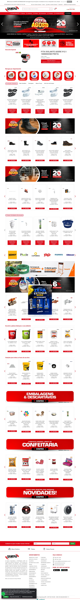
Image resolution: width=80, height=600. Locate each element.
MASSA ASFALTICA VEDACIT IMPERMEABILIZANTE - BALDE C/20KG (26, 375)
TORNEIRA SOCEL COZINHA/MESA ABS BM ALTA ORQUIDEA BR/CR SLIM (54, 200)
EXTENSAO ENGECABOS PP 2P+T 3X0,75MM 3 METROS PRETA (26, 100)
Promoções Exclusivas (11, 83)
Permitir (69, 1)
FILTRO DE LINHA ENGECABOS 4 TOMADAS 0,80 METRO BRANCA (67, 101)
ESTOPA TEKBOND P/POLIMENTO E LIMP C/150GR (40, 518)
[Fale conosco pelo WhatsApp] (3, 594)
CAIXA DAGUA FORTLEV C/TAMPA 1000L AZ (12, 232)
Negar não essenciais (14, 596)
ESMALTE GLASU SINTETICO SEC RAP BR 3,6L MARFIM (54, 343)
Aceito (5, 596)
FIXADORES (43, 557)
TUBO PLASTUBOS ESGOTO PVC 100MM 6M (40, 232)
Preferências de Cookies (27, 596)
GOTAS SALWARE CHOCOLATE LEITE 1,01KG (54, 470)
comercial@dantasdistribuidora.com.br (62, 561)
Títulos (33, 549)
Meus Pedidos (15, 549)
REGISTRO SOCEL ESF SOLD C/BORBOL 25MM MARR (26, 199)
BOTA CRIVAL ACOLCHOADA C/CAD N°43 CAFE (67, 151)
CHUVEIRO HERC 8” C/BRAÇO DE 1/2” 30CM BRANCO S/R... (26, 310)
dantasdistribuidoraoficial (59, 563)
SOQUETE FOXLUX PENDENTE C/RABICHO (68, 232)
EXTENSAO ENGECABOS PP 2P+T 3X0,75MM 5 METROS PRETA (40, 100)
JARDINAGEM (44, 566)
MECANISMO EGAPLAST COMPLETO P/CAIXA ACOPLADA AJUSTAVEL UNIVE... (54, 519)
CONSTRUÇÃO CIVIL (33, 568)
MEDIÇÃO (43, 569)
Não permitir (63, 1)
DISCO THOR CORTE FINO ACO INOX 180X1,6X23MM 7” (26, 518)
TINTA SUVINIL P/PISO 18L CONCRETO (40, 342)
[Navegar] (2, 24)
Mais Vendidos (22, 83)
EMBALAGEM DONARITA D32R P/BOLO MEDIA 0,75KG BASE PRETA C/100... (54, 423)
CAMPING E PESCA (33, 566)
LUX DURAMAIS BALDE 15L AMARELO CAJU (12, 342)
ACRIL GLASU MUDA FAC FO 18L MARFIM (68, 342)
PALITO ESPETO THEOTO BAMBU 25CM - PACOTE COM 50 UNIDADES (68, 423)
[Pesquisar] (51, 9)
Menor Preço (39, 83)
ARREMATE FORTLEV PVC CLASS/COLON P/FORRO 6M (67, 374)
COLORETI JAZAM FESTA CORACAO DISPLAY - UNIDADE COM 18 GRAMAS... (40, 471)
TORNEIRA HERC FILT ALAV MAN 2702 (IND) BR (67, 310)
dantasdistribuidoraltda (59, 564)
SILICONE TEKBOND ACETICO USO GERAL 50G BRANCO (12, 518)
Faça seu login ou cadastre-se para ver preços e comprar (51, 61)
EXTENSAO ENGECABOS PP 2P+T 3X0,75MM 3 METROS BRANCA (54, 100)
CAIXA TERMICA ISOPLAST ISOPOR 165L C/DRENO (12, 422)
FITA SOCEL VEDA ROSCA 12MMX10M (68, 199)
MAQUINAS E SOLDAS (45, 568)
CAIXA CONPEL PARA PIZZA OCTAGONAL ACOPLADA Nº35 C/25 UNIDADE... (40, 423)
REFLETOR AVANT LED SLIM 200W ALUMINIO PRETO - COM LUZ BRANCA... (54, 233)
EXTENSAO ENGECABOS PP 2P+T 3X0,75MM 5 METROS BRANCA (12, 100)
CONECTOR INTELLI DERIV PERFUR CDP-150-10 (26, 232)
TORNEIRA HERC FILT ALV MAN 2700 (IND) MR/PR (54, 310)
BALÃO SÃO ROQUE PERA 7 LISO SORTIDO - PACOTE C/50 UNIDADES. (26, 423)
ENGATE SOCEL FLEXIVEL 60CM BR (12, 199)
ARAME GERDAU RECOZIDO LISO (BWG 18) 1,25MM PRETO (53, 374)
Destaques (31, 83)
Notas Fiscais (50, 549)
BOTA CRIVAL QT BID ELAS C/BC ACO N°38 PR (12, 151)
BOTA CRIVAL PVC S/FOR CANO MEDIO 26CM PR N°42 (26, 151)
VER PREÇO (13, 160)
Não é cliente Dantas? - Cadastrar (55, 4)
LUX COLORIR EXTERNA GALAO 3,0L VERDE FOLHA (26, 343)
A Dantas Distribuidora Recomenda (14, 215)
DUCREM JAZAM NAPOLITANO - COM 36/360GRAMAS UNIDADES (68, 471)
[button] (38, 31)
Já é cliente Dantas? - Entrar (39, 4)
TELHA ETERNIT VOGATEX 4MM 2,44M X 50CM (12, 374)
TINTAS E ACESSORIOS (46, 581)
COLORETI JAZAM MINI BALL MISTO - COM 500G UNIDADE (26, 470)
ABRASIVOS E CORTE (33, 557)
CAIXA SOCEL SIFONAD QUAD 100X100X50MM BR (40, 199)
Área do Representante (71, 4)
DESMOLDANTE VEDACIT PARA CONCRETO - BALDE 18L (40, 374)
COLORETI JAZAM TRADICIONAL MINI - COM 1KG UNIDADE (12, 470)
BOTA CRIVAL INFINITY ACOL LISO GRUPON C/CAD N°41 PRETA (54, 151)
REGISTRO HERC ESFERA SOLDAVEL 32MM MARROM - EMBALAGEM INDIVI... (12, 311)
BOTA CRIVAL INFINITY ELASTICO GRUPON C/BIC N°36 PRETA (40, 151)
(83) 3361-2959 (71, 9)
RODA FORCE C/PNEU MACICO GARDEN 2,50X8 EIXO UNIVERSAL (68, 518)
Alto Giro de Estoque (49, 83)
